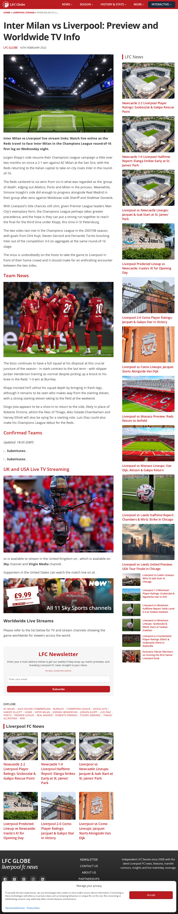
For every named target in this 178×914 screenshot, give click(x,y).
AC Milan (9, 708)
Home (6, 12)
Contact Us (89, 866)
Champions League (78, 708)
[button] (67, 4)
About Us (89, 872)
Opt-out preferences (15, 907)
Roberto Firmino (66, 715)
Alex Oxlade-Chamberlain (34, 708)
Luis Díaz (105, 712)
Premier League (24, 715)
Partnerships (89, 879)
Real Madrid (45, 715)
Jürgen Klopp (88, 712)
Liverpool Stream (23, 12)
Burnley (58, 708)
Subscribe (58, 689)
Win (22, 718)
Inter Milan (42, 712)
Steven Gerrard (90, 715)
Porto (7, 715)
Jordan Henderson (65, 712)
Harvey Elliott (12, 712)
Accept (151, 895)
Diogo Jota (100, 708)
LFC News (134, 57)
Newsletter (89, 860)
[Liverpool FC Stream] (58, 612)
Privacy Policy (33, 907)
